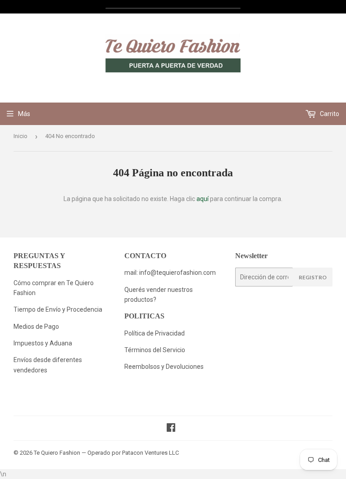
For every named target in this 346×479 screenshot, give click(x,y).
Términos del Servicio (154, 350)
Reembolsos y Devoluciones (164, 366)
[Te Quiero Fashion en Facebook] (171, 428)
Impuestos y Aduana (43, 343)
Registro (313, 277)
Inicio (20, 136)
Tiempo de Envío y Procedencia (58, 309)
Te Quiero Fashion (57, 452)
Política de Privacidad (155, 333)
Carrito (329, 113)
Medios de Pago (36, 326)
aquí (202, 198)
